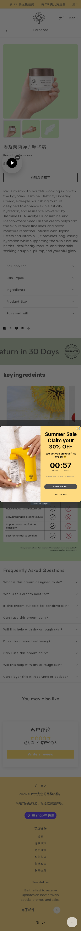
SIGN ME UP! (60, 487)
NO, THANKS (61, 494)
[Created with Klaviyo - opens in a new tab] (41, 503)
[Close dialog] (78, 428)
